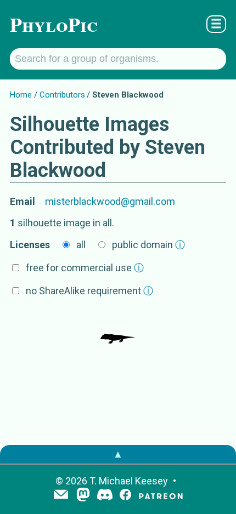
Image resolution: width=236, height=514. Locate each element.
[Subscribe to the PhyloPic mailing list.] (61, 495)
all (81, 244)
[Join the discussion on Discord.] (105, 495)
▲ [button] (118, 454)
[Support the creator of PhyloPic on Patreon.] (161, 495)
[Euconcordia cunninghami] (118, 327)
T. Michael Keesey (128, 481)
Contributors (62, 95)
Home (21, 95)
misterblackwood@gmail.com (110, 201)
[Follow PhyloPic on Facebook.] (125, 495)
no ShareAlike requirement (89, 290)
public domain (148, 244)
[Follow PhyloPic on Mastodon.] (83, 496)
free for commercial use (85, 267)
